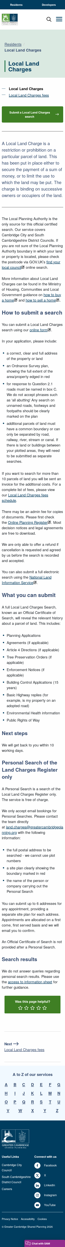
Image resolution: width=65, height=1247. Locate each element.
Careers (7, 1189)
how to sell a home (41, 300)
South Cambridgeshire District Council (16, 1179)
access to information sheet (30, 981)
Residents (13, 44)
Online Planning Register (27, 522)
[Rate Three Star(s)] (32, 1008)
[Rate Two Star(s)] (26, 1008)
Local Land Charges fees (29, 95)
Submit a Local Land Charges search (29, 114)
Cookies (42, 1219)
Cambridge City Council (12, 1167)
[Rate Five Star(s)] (44, 1008)
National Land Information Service (26, 579)
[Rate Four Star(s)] (38, 1008)
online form (38, 329)
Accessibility (28, 1219)
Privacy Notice (10, 1219)
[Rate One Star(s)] (20, 1008)
